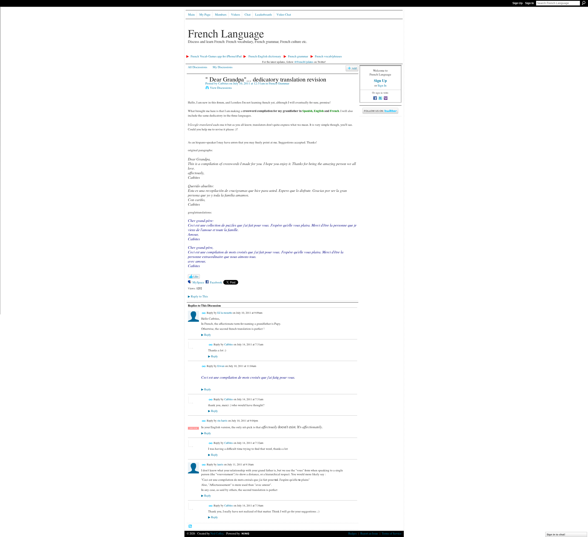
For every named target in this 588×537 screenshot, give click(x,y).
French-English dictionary (265, 56)
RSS (190, 526)
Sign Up (517, 3)
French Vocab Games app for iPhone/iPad (216, 56)
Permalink (204, 313)
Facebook (216, 282)
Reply (206, 335)
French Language (226, 33)
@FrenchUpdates (303, 62)
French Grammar (279, 83)
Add (354, 68)
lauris (220, 464)
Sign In (529, 3)
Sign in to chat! (556, 534)
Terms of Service (391, 533)
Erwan (220, 366)
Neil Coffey (216, 533)
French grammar (298, 56)
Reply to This (198, 296)
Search (583, 3)
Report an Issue (369, 533)
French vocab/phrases (328, 56)
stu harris (222, 420)
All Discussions (197, 67)
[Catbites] (195, 88)
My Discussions (222, 67)
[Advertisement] (268, 51)
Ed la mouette (224, 312)
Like (195, 276)
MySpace (198, 282)
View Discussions (221, 88)
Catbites (223, 83)
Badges (352, 533)
